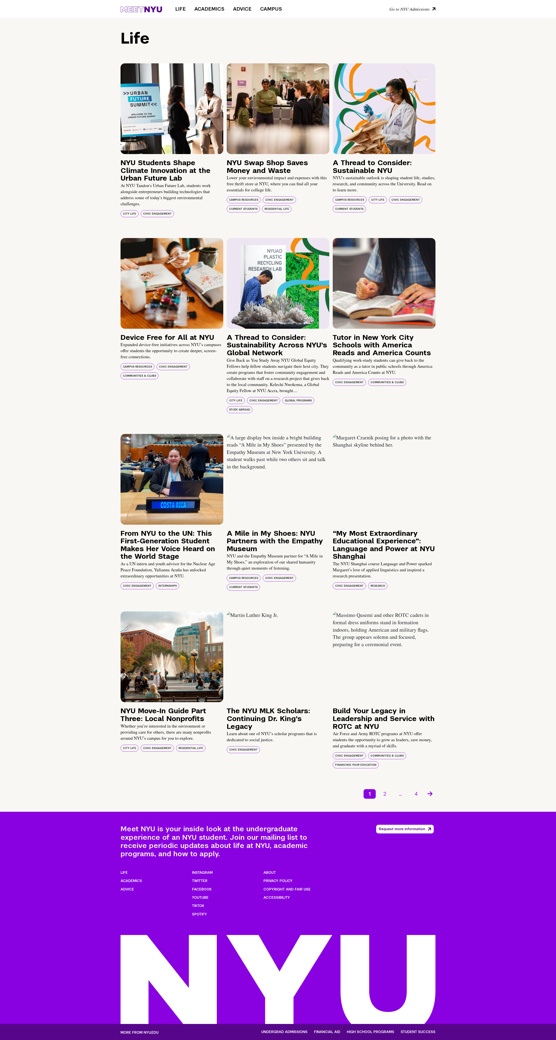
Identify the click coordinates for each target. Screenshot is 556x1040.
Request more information (402, 829)
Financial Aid (327, 1032)
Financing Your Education (355, 765)
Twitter (199, 881)
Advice (242, 9)
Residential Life (277, 209)
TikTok (198, 906)
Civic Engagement (157, 213)
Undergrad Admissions (284, 1032)
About (269, 872)
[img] (172, 108)
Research (378, 586)
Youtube (200, 897)
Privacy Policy (278, 881)
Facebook (202, 889)
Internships (167, 586)
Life (180, 9)
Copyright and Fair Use (287, 889)
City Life (129, 213)
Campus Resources (243, 200)
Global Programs (298, 400)
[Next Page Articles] (430, 793)
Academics (209, 9)
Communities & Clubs (139, 376)
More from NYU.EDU (140, 1032)
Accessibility (276, 897)
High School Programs (370, 1032)
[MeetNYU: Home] (141, 8)
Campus (271, 9)
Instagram (202, 872)
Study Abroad (239, 409)
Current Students (243, 209)
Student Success (418, 1032)
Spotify (199, 914)
